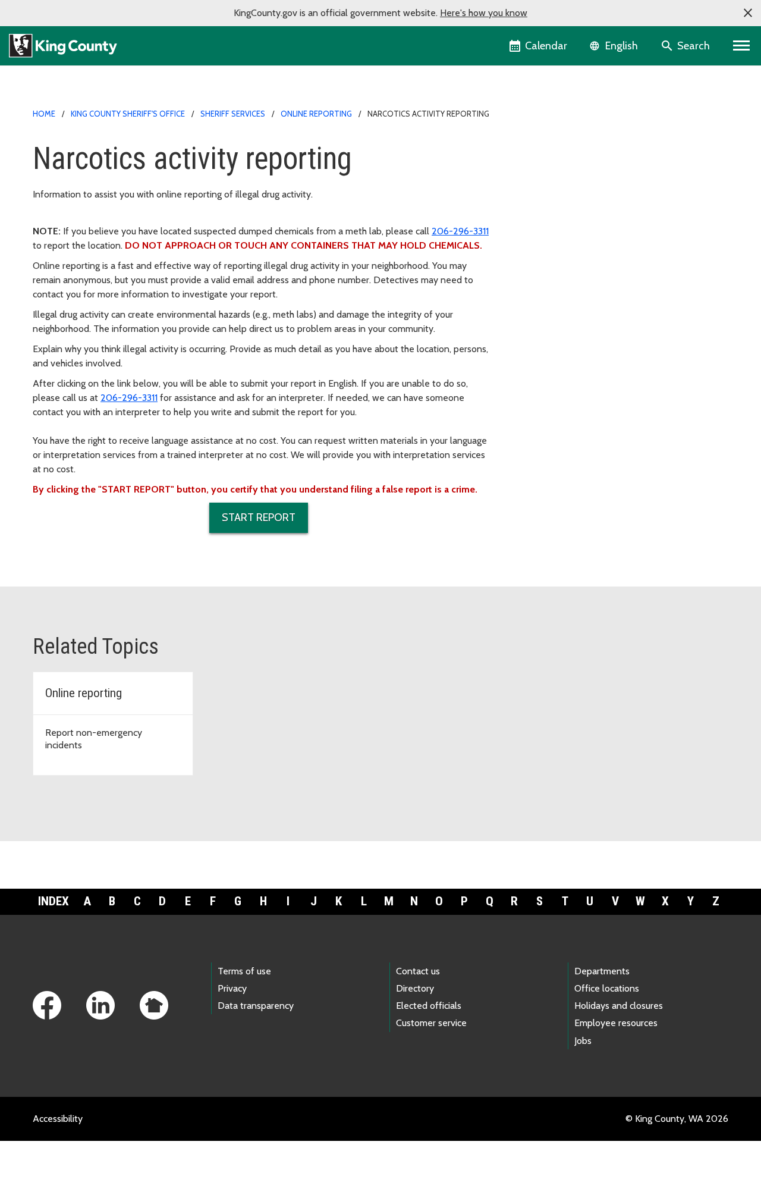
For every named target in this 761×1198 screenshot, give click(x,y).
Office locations (606, 988)
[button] (748, 13)
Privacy (232, 988)
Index (53, 901)
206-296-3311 (460, 231)
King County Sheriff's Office (128, 113)
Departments (602, 971)
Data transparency (256, 1005)
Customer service (431, 1022)
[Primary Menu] (741, 45)
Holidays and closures (618, 1005)
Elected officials (428, 1005)
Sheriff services (232, 113)
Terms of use (244, 971)
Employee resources (616, 1022)
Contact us (418, 971)
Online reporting (316, 113)
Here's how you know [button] (483, 12)
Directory (415, 988)
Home (44, 113)
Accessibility (58, 1118)
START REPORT (258, 517)
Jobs (583, 1040)
